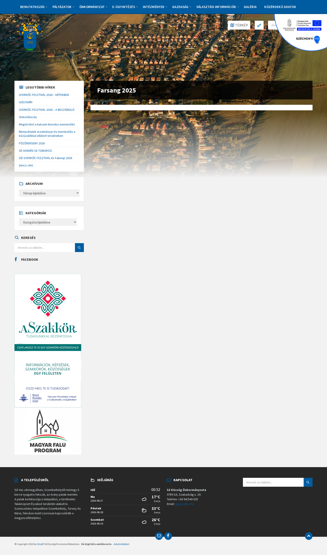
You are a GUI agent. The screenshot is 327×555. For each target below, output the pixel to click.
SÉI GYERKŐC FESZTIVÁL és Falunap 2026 (45, 158)
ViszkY (40, 544)
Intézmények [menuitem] (153, 7)
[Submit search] (79, 247)
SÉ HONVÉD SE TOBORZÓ (35, 151)
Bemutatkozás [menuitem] (32, 7)
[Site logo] (30, 36)
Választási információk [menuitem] (216, 7)
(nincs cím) (26, 165)
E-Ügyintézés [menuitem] (123, 7)
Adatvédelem (121, 544)
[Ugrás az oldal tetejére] (309, 536)
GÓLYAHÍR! (25, 102)
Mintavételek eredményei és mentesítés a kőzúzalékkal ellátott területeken (47, 134)
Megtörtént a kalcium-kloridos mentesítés (47, 124)
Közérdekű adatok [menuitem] (280, 7)
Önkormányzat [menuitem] (92, 7)
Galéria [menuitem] (250, 7)
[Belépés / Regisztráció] (259, 25)
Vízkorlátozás (28, 117)
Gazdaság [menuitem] (180, 7)
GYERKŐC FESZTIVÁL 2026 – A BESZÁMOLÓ (47, 110)
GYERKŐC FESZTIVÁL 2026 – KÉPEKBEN (44, 95)
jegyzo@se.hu (184, 504)
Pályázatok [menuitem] (62, 7)
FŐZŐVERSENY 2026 (32, 143)
